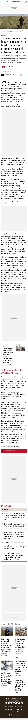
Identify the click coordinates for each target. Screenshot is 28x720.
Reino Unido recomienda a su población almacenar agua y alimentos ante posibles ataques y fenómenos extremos (7, 646)
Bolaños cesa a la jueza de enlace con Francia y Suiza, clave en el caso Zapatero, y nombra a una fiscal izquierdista (14, 535)
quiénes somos (9, 706)
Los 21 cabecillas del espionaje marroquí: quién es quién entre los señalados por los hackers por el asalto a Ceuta (15, 546)
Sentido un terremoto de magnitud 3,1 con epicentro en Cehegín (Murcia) (20, 685)
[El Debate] (14, 1)
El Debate (10, 67)
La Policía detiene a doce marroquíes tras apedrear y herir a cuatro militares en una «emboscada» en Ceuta (15, 556)
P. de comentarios (14, 711)
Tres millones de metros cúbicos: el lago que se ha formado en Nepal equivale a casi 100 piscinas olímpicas (21, 667)
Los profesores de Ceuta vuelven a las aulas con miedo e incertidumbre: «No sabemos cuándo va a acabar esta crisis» (21, 647)
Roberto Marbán (6, 364)
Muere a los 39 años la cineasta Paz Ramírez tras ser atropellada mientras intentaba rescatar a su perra (14, 516)
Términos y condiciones (13, 708)
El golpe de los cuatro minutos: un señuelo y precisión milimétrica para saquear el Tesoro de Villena (15, 526)
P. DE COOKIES (19, 710)
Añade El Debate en (15, 75)
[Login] (26, 2)
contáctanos (19, 706)
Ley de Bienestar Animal (13, 446)
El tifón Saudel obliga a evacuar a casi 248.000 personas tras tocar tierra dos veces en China (7, 678)
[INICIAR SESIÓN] (26, 2)
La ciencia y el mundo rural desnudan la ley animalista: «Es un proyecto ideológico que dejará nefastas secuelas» (9, 355)
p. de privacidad (9, 710)
